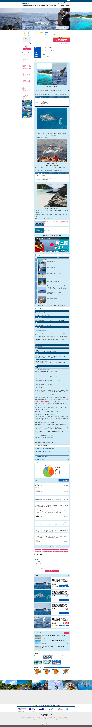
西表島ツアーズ (24, 717)
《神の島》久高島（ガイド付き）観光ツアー (27, 97)
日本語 (69, 0)
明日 (27, 43)
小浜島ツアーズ (29, 717)
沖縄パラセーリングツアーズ (26, 719)
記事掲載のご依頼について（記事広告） (50, 699)
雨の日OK (40, 549)
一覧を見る (67, 632)
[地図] (45, 330)
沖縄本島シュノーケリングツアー (27, 60)
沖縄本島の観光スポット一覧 (50, 693)
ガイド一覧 (24, 120)
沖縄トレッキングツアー (26, 73)
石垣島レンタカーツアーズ (63, 717)
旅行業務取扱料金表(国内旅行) (39, 695)
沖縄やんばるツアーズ (60, 718)
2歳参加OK (39, 551)
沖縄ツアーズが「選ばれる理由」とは (45, 3)
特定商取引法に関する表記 (49, 695)
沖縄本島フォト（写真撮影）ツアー (26, 87)
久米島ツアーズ (50, 719)
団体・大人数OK (47, 549)
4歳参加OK (47, 551)
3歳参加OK (43, 551)
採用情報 (53, 701)
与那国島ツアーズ (29, 718)
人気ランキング (37, 3)
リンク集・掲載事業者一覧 (45, 697)
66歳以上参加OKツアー (60, 551)
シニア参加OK (66, 551)
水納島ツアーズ (37, 719)
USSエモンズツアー (26, 95)
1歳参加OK (36, 551)
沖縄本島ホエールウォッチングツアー (27, 93)
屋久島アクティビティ (60, 719)
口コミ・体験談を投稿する (64, 480)
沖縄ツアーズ (55, 718)
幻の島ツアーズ (24, 718)
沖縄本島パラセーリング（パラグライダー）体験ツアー (27, 66)
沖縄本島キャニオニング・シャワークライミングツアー (27, 76)
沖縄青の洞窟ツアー (26, 61)
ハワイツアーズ (65, 719)
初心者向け (57, 549)
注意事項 (44, 369)
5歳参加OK (50, 551)
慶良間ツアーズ (32, 719)
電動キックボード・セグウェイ (27, 89)
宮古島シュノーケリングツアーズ (41, 718)
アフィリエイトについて (39, 699)
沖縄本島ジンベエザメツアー (27, 84)
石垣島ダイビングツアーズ (55, 717)
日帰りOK (43, 549)
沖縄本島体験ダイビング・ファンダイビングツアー (27, 64)
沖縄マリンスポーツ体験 (26, 74)
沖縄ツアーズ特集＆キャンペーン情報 (39, 693)
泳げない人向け (62, 549)
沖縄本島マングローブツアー (27, 91)
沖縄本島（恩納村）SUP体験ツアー (27, 69)
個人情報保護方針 (37, 697)
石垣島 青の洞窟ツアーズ (39, 717)
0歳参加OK (65, 549)
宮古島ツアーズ (34, 718)
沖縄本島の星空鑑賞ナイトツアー (27, 78)
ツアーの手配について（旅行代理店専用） (44, 701)
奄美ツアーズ (54, 719)
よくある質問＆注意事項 (52, 691)
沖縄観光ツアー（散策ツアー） (27, 82)
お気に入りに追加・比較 (64, 43)
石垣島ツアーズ (33, 717)
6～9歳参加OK (54, 551)
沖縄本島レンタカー (26, 98)
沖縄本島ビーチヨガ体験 (26, 80)
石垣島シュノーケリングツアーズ (47, 717)
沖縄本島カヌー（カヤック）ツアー (26, 71)
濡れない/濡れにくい (52, 549)
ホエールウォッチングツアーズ (43, 719)
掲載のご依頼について (54, 697)
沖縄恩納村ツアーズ (66, 718)
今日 (24, 43)
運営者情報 (57, 693)
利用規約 (55, 695)
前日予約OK (36, 549)
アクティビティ (33, 3)
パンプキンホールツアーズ (49, 718)
